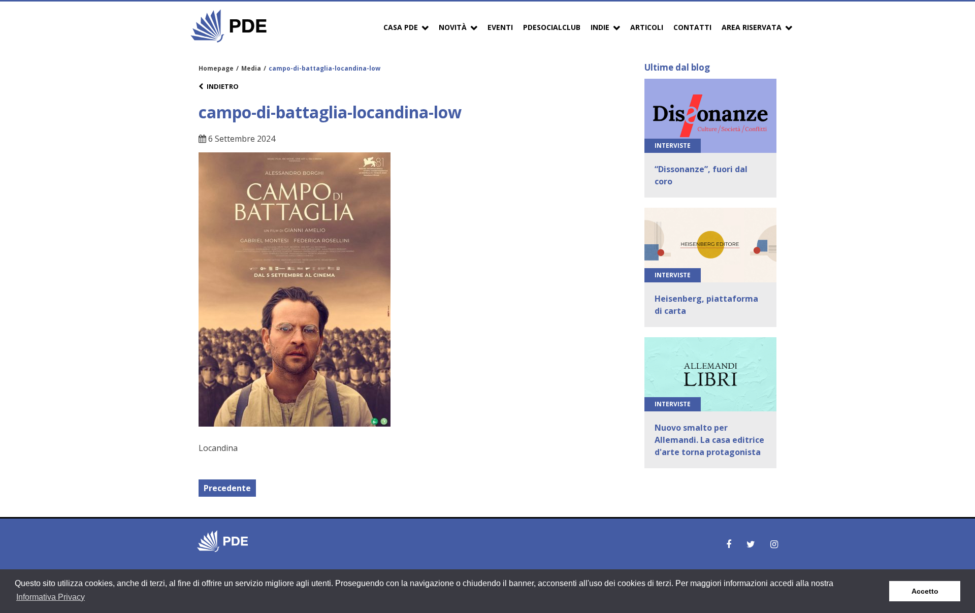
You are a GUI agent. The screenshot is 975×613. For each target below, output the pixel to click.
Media (251, 68)
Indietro (223, 86)
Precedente (227, 488)
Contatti (692, 27)
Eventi (500, 27)
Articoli (646, 27)
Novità (453, 27)
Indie (600, 27)
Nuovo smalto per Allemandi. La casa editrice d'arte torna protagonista (709, 440)
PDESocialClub (551, 27)
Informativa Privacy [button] (50, 597)
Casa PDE (400, 27)
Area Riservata (752, 27)
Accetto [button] (925, 591)
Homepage (216, 68)
